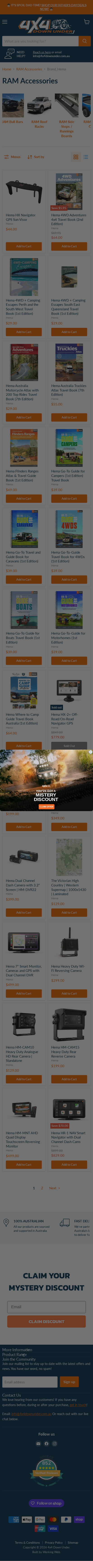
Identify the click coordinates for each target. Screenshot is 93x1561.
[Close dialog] (90, 752)
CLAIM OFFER (46, 807)
